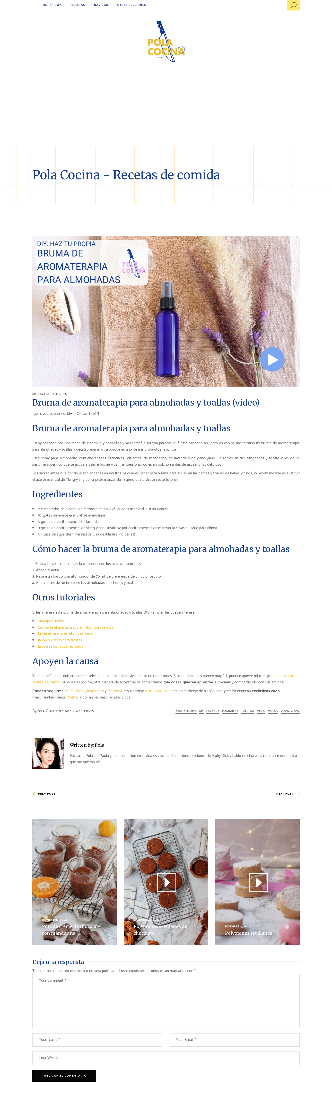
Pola (41, 711)
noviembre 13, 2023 (55, 919)
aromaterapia (186, 711)
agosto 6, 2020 (60, 711)
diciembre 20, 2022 (146, 919)
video (261, 711)
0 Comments (85, 711)
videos (273, 711)
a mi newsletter (157, 691)
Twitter (73, 697)
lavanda (212, 711)
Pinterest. (115, 691)
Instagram (95, 691)
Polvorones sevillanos (248, 933)
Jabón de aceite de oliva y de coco (65, 634)
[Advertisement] (166, 109)
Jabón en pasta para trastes (60, 640)
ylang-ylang (290, 711)
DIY (34, 394)
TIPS (64, 394)
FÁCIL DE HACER (48, 394)
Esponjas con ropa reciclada (60, 646)
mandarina (230, 711)
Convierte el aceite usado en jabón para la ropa (75, 627)
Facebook (77, 691)
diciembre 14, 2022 (237, 926)
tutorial (247, 711)
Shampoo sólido (51, 621)
